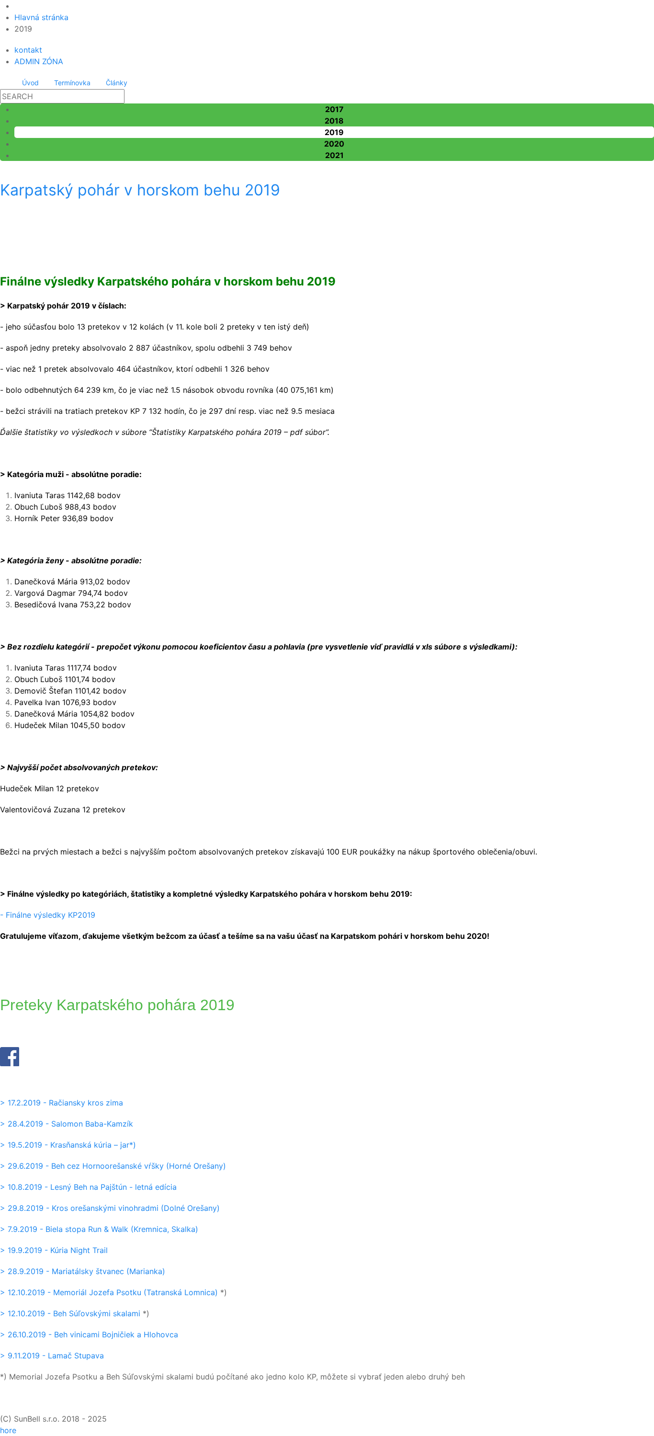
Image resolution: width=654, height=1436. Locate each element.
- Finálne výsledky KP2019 (47, 915)
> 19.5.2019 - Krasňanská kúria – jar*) (68, 1145)
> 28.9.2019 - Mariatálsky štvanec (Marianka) (82, 1271)
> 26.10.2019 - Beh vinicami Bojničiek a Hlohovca (89, 1334)
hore (8, 1430)
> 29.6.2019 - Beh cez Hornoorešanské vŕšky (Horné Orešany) (113, 1166)
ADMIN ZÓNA (38, 61)
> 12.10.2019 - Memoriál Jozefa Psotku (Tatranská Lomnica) (109, 1292)
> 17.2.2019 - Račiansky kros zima (61, 1102)
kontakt (28, 50)
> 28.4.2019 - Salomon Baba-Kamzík (66, 1123)
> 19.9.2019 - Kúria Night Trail (54, 1250)
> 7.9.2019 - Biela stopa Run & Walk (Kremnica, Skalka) (99, 1229)
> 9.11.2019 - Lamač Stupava (52, 1355)
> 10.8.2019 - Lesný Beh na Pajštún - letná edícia (88, 1187)
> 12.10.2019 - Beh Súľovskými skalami (70, 1313)
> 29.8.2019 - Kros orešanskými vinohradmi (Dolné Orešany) (110, 1208)
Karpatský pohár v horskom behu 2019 (140, 190)
